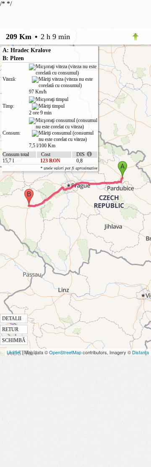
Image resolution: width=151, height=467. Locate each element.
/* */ (48, 171)
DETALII (11, 318)
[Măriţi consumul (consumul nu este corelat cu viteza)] (64, 136)
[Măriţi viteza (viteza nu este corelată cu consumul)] (64, 82)
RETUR (10, 329)
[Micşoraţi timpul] (48, 99)
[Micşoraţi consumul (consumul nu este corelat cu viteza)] (63, 123)
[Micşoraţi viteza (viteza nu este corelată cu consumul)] (63, 70)
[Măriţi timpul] (48, 106)
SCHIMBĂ (14, 340)
